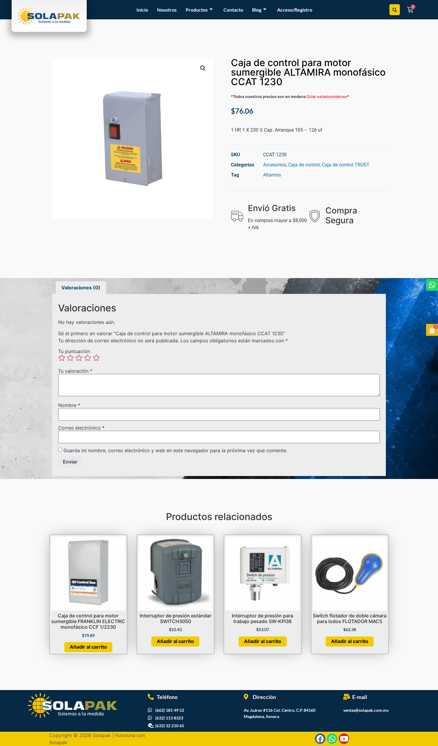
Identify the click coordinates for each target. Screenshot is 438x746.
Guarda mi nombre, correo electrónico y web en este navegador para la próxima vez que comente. (175, 450)
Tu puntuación (74, 351)
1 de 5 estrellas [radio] (61, 357)
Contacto (233, 10)
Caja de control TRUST (345, 165)
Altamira (272, 175)
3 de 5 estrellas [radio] (79, 357)
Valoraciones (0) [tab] (80, 288)
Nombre (69, 405)
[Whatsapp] (432, 285)
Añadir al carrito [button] (88, 647)
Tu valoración (75, 371)
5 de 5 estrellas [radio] (96, 357)
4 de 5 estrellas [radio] (87, 357)
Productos (197, 10)
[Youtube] (344, 738)
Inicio (142, 10)
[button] (203, 68)
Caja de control (304, 165)
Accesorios (274, 165)
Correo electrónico (81, 427)
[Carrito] (432, 330)
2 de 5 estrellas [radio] (70, 357)
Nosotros (167, 10)
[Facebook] (320, 738)
